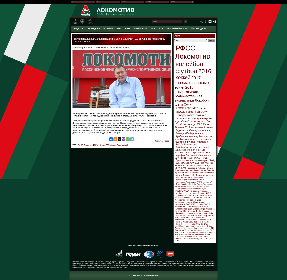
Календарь (94, 28)
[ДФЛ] (148, 257)
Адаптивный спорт (177, 28)
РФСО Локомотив (85, 145)
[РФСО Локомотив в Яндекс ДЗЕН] (210, 21)
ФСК (153, 28)
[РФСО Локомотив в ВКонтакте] (201, 21)
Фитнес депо (198, 28)
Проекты (75, 2)
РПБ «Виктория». (197, 262)
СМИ (173, 2)
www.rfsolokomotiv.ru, (200, 263)
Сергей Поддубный (118, 145)
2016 (96, 145)
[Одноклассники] (115, 139)
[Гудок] (132, 257)
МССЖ (124, 2)
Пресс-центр (123, 28)
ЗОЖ (161, 28)
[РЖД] (169, 257)
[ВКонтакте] (111, 139)
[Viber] (123, 139)
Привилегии (140, 28)
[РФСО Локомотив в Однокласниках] (205, 21)
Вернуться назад (162, 141)
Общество (78, 28)
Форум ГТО (104, 145)
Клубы (99, 2)
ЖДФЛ (148, 2)
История (108, 28)
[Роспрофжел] (118, 257)
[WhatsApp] (128, 139)
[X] (119, 139)
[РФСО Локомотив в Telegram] (214, 21)
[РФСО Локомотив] (86, 16)
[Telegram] (132, 139)
